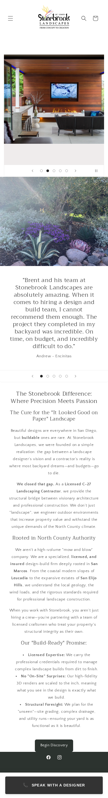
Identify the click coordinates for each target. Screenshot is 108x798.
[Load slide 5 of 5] (66, 171)
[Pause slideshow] (98, 171)
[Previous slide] (32, 171)
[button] (10, 18)
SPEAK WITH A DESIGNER (54, 785)
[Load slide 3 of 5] (54, 171)
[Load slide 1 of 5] (41, 171)
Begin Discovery (54, 745)
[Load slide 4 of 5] (60, 171)
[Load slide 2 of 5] (48, 171)
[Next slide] (75, 171)
